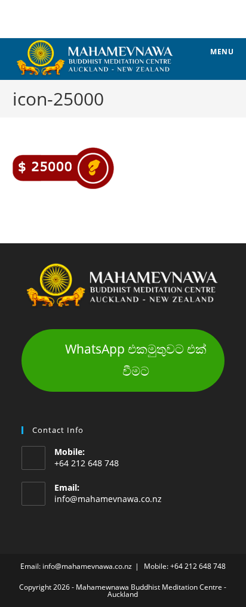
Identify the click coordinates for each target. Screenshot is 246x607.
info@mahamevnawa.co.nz (108, 498)
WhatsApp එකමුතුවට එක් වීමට (136, 360)
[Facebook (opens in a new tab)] (123, 17)
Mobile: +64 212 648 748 (185, 566)
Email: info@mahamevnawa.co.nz (76, 566)
